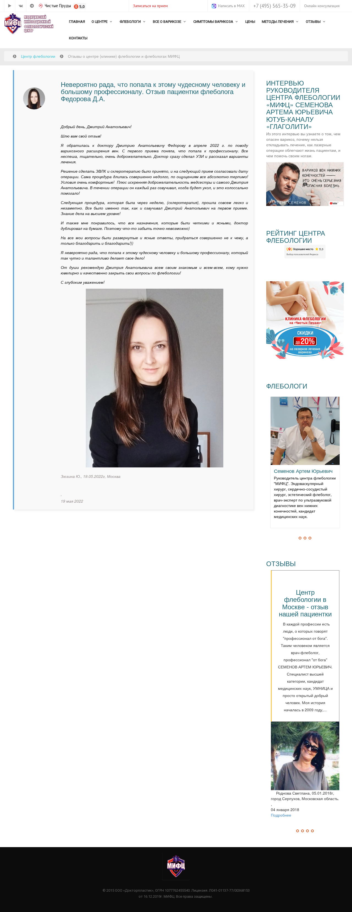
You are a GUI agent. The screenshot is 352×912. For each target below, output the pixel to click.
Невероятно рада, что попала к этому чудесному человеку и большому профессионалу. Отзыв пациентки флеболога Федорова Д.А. (153, 91)
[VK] (20, 6)
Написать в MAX (231, 5)
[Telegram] (31, 6)
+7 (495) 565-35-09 (274, 5)
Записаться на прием (150, 5)
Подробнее (281, 815)
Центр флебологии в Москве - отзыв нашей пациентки (305, 602)
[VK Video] (9, 6)
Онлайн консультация (322, 5)
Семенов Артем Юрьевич (303, 470)
